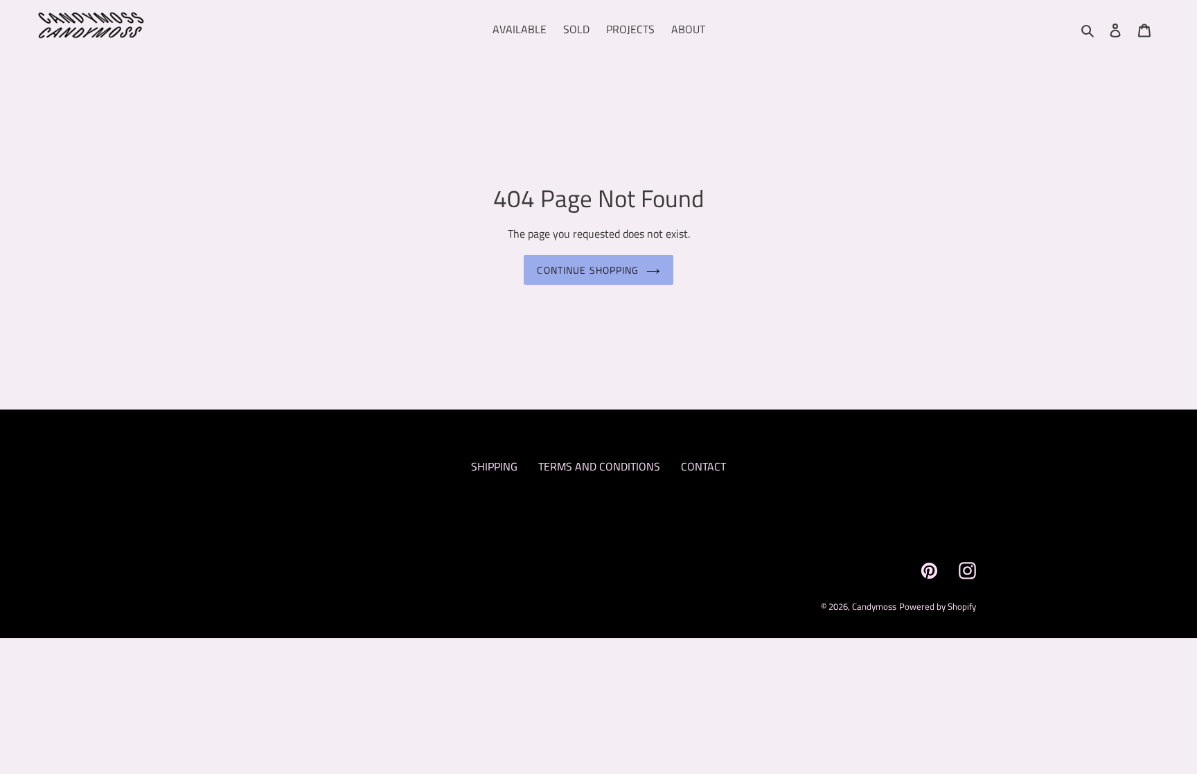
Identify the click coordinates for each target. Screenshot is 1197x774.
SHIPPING (494, 466)
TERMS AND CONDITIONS (599, 466)
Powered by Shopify (937, 606)
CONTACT (703, 466)
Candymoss (874, 606)
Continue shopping (588, 270)
